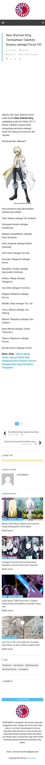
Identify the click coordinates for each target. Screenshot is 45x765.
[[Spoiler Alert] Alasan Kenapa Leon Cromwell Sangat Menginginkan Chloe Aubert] (22, 509)
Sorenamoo (12, 54)
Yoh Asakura (23, 669)
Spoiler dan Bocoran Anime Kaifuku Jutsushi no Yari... (24, 442)
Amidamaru (7, 665)
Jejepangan (34, 54)
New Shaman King (9, 669)
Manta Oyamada (31, 665)
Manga (20, 519)
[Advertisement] (22, 87)
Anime (27, 54)
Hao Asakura (18, 665)
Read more (7, 530)
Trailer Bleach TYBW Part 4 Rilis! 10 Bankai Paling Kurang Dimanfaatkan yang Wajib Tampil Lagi (21, 604)
